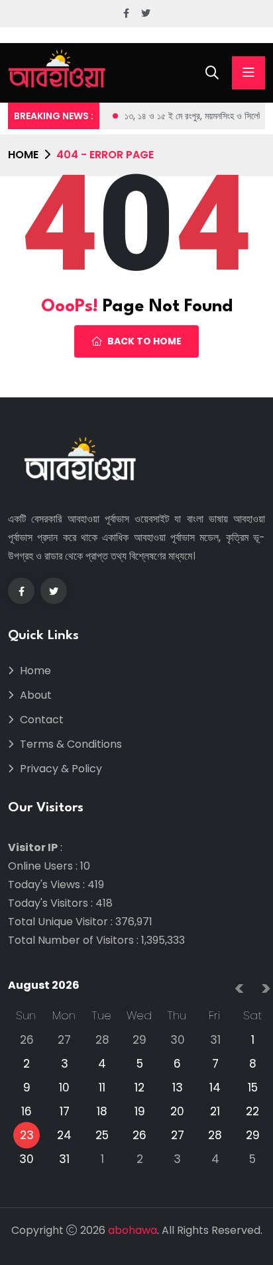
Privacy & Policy (61, 769)
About (36, 695)
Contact (42, 720)
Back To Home (144, 341)
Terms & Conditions (71, 744)
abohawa (132, 1230)
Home (23, 154)
